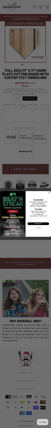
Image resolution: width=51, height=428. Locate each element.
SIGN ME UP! (38, 223)
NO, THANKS (38, 227)
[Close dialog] (49, 193)
